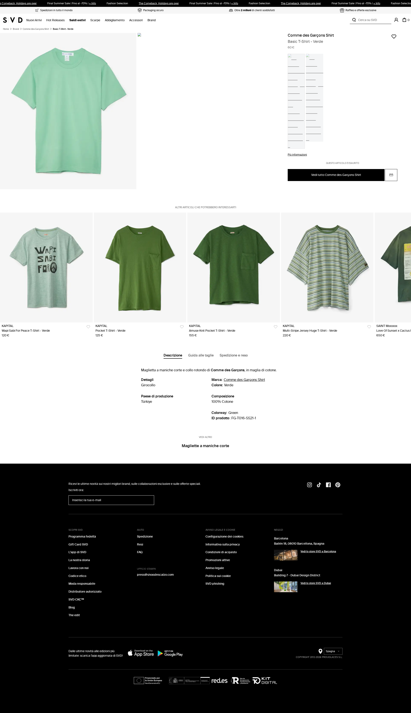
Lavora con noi (78, 568)
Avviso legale (215, 568)
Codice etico (77, 576)
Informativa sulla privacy (223, 544)
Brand (151, 20)
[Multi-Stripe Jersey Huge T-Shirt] (327, 268)
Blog (71, 607)
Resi (140, 544)
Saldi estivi (77, 20)
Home (6, 29)
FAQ (140, 552)
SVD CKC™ (76, 599)
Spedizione (145, 536)
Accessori (136, 20)
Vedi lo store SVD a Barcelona (318, 551)
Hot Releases (55, 20)
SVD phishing (215, 584)
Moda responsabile (81, 584)
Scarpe (95, 20)
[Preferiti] (393, 36)
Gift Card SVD (78, 544)
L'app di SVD (77, 552)
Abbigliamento (115, 20)
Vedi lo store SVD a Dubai (316, 583)
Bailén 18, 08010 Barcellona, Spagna (299, 543)
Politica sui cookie (218, 576)
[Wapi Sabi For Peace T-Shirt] (46, 268)
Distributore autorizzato (84, 591)
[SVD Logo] (12, 19)
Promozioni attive (218, 560)
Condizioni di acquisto (221, 552)
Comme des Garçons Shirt (36, 29)
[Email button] (391, 175)
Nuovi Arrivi (34, 20)
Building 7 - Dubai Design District (297, 575)
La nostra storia (79, 560)
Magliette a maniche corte (205, 446)
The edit (74, 615)
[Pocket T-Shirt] (140, 268)
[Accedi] (396, 20)
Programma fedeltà (82, 536)
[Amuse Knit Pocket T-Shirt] (233, 268)
